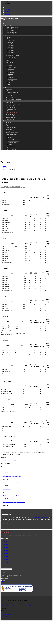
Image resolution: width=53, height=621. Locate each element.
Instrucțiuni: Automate (11, 107)
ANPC (5, 5)
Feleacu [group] (3, 187)
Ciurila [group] (18, 186)
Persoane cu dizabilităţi (11, 58)
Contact (7, 147)
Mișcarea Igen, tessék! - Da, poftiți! (22, 603)
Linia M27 (5, 544)
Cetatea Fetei (11, 69)
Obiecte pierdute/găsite (11, 127)
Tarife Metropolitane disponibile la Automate (8, 460)
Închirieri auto (11, 139)
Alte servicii (8, 136)
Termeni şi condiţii (7, 614)
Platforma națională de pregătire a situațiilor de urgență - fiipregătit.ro (16, 605)
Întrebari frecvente (10, 119)
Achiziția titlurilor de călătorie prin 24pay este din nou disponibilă (14, 502)
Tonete (7, 60)
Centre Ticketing (9, 62)
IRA (9, 75)
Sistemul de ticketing (10, 117)
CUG (9, 70)
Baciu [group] (9, 186)
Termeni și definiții (10, 33)
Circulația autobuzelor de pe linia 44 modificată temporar (12, 482)
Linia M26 (5, 541)
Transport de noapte (10, 40)
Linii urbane (8, 37)
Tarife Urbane (9, 89)
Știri (6, 124)
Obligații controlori (10, 30)
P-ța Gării (10, 77)
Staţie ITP (10, 137)
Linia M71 (5, 556)
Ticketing (5, 100)
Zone (7, 64)
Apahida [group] (3, 186)
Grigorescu (10, 74)
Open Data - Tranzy (10, 146)
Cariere (7, 125)
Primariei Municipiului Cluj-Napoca (39, 517)
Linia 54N (10, 42)
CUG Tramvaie (11, 72)
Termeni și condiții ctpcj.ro (12, 149)
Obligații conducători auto (11, 32)
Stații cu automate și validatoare (13, 104)
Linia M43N (11, 47)
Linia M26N (11, 45)
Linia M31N (11, 52)
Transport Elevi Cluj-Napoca (12, 55)
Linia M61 (5, 559)
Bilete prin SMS (9, 95)
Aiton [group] (6, 186)
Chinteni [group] (14, 186)
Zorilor (9, 85)
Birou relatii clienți (10, 105)
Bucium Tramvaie (12, 67)
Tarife (4, 87)
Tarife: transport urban (11, 110)
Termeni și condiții (7, 25)
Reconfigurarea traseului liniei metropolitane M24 (11, 495)
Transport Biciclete (12, 142)
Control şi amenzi (10, 130)
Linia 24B (5, 562)
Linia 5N (10, 43)
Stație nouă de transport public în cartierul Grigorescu (12, 476)
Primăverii (10, 80)
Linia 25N (10, 54)
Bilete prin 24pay (9, 97)
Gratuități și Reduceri (10, 94)
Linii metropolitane (10, 38)
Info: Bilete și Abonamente (12, 92)
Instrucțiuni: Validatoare (11, 109)
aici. (39, 535)
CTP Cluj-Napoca (5, 581)
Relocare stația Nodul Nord (7, 469)
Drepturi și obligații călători (12, 27)
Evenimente (8, 122)
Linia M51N (11, 50)
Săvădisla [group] (22, 187)
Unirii (9, 82)
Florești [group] (7, 187)
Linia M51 (5, 550)
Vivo (9, 84)
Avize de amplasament (13, 141)
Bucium (10, 65)
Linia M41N (11, 48)
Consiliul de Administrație (11, 134)
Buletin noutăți (9, 129)
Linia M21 (5, 547)
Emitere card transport (11, 114)
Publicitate (10, 144)
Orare (4, 35)
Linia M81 (5, 553)
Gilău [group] (10, 187)
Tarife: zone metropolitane (12, 112)
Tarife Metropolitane (10, 90)
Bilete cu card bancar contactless (13, 99)
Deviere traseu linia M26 (7, 489)
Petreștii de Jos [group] (16, 187)
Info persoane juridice (11, 115)
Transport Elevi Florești (11, 57)
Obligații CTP (9, 28)
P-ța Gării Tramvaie (12, 79)
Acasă (4, 23)
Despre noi (5, 120)
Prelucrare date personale (12, 132)
